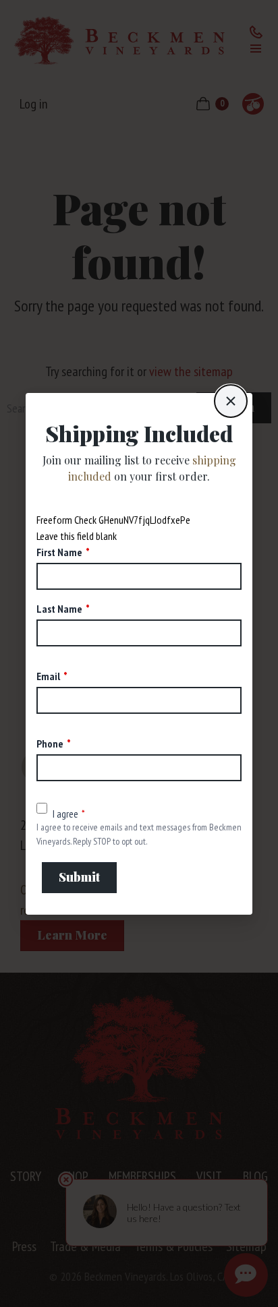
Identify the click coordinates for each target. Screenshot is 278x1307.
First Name (59, 552)
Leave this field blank (76, 536)
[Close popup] (231, 401)
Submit (79, 877)
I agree (65, 813)
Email (48, 676)
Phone (49, 743)
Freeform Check (66, 519)
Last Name (59, 608)
